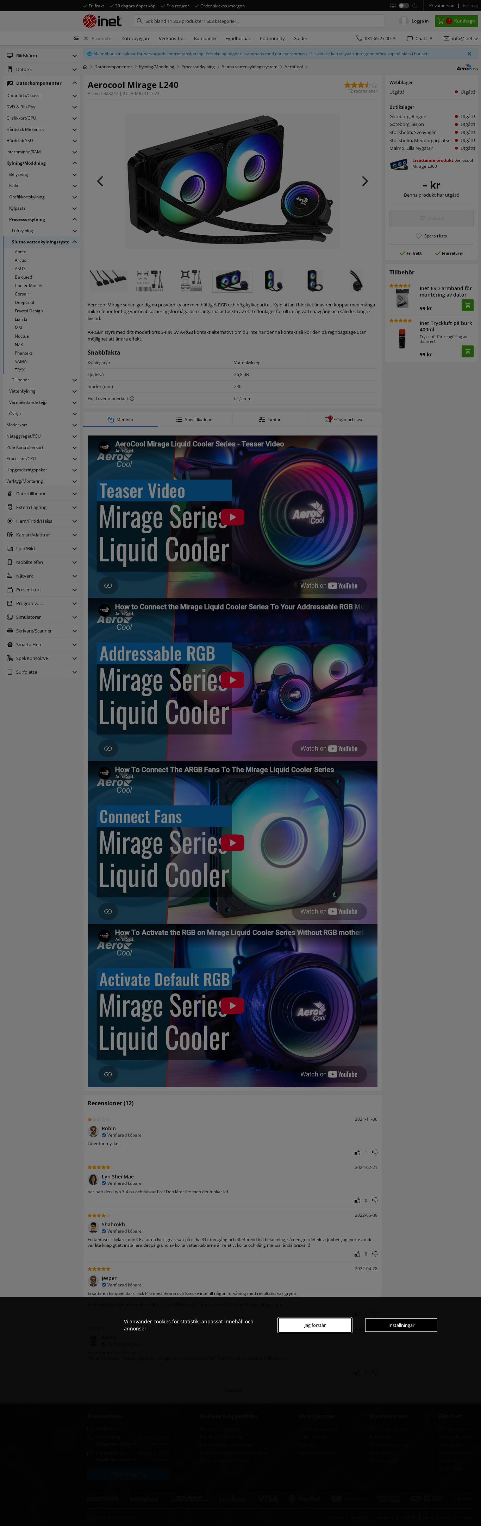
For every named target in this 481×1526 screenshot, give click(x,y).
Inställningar (401, 1325)
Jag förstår (315, 1325)
